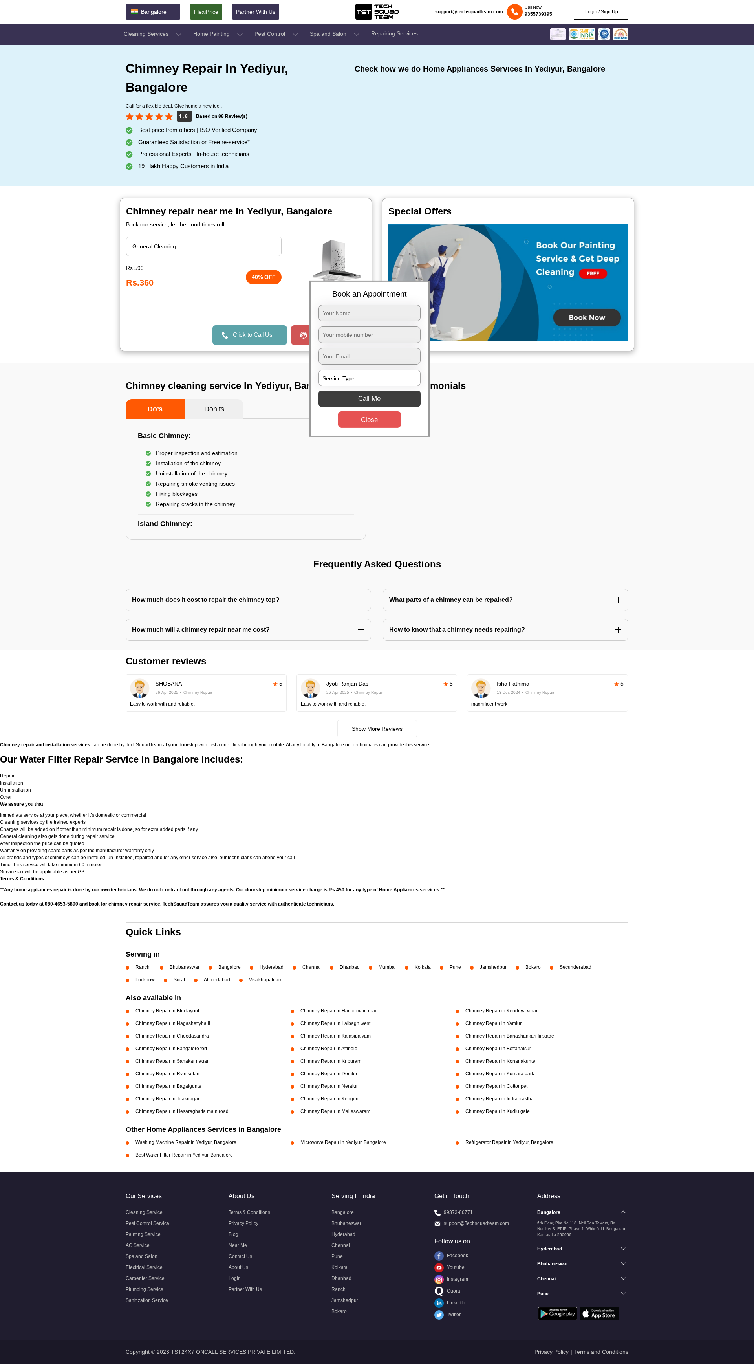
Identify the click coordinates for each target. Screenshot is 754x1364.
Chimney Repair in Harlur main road (339, 1011)
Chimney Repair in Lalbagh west (335, 1023)
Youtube (455, 1267)
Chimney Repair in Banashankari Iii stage (509, 1036)
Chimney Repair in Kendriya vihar (501, 1011)
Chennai (311, 967)
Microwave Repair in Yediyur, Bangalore (343, 1142)
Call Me (369, 398)
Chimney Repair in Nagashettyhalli (172, 1023)
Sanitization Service (147, 1300)
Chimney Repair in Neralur (329, 1086)
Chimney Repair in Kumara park (499, 1073)
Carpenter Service (145, 1278)
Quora (453, 1291)
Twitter (453, 1314)
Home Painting (212, 34)
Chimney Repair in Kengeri (329, 1099)
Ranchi (143, 967)
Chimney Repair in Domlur (328, 1073)
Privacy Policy (243, 1223)
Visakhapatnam (265, 980)
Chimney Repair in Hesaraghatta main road (182, 1111)
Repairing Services (394, 33)
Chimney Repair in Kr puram (330, 1061)
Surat (179, 980)
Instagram (457, 1279)
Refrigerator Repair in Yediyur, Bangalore (509, 1142)
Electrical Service (144, 1267)
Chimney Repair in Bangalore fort (171, 1048)
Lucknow (145, 980)
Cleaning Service (144, 1212)
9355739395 (538, 14)
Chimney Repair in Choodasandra (172, 1036)
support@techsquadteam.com (469, 12)
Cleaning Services (147, 34)
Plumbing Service (144, 1289)
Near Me (238, 1245)
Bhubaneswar (184, 967)
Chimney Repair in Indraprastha (499, 1099)
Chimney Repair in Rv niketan (167, 1073)
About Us (238, 1267)
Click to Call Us (253, 334)
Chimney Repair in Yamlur (493, 1023)
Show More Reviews (377, 729)
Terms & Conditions (249, 1212)
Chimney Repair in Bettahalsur (498, 1048)
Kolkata (423, 967)
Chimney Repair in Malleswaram (335, 1111)
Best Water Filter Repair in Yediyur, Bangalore (184, 1155)
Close (369, 420)
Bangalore (229, 967)
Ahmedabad (217, 980)
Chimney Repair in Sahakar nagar (172, 1061)
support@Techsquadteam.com (476, 1223)
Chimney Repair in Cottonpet (496, 1086)
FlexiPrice (206, 12)
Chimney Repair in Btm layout (167, 1011)
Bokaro (533, 967)
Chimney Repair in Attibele (328, 1048)
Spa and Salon (329, 34)
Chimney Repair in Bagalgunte (168, 1086)
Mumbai (387, 967)
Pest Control (270, 34)
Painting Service (143, 1234)
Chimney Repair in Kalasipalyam (335, 1036)
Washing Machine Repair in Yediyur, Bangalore (185, 1142)
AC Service (138, 1245)
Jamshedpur (493, 967)
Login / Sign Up (601, 12)
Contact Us (240, 1256)
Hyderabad (272, 967)
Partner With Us (255, 12)
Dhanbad (350, 967)
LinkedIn (455, 1302)
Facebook (457, 1255)
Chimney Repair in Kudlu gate (497, 1111)
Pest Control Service (147, 1223)
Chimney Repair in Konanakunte (500, 1061)
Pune (455, 967)
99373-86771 (458, 1212)
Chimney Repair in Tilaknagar (167, 1099)
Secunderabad (575, 967)
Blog (233, 1234)
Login (235, 1278)
